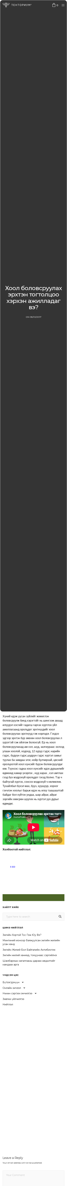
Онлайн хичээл (12, 987)
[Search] (60, 916)
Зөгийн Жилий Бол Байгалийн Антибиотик (29, 949)
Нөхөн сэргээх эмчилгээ (17, 993)
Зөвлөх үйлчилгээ (13, 999)
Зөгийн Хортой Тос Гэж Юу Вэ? (22, 934)
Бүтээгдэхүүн (11, 982)
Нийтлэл (8, 1004)
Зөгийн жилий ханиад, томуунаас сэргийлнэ (30, 955)
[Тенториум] (17, 5)
